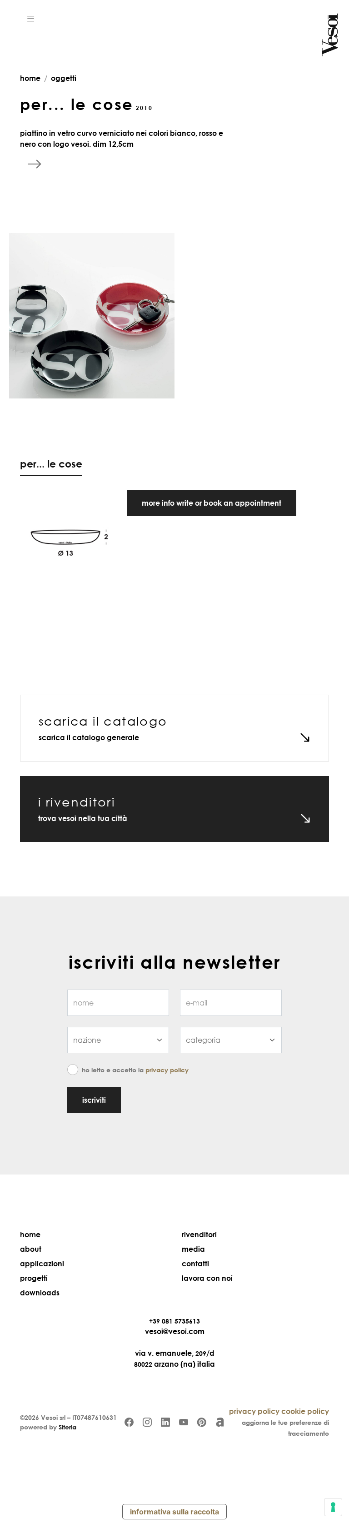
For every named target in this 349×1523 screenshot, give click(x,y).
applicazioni (42, 1263)
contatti (195, 1263)
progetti (34, 1278)
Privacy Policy (167, 1070)
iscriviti (94, 1100)
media (193, 1249)
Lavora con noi (207, 1278)
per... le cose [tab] (51, 464)
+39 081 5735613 (174, 1321)
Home (30, 1234)
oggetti (63, 78)
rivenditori (199, 1234)
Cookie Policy (305, 1411)
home (30, 78)
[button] (31, 18)
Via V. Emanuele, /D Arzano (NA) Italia (174, 1359)
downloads (40, 1292)
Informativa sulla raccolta (174, 1511)
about (30, 1249)
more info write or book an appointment (211, 503)
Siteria (67, 1427)
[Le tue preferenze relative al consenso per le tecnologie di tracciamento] (333, 1507)
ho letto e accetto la (135, 1070)
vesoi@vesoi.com (174, 1331)
